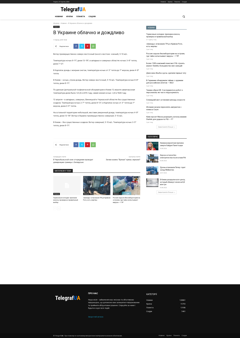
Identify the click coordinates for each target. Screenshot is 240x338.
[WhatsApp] (93, 46)
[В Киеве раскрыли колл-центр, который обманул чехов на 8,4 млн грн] (152, 182)
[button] (184, 16)
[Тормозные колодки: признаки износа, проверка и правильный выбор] (67, 185)
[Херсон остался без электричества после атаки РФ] (152, 158)
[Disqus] (96, 247)
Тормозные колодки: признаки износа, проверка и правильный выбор (65, 200)
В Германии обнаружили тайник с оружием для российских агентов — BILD (164, 81)
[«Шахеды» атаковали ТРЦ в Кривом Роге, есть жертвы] (96, 185)
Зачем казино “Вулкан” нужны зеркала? (123, 160)
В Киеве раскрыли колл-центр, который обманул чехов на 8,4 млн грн (172, 182)
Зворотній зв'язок (95, 317)
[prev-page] (54, 208)
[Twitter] (81, 46)
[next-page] (58, 208)
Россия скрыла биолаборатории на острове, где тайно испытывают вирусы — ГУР (126, 200)
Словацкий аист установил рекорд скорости (165, 100)
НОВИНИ (151, 28)
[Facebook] (76, 46)
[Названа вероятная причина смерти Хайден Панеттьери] (152, 146)
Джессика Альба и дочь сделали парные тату (166, 73)
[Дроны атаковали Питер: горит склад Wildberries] (152, 170)
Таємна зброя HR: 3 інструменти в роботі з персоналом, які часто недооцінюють (164, 91)
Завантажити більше (165, 127)
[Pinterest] (87, 46)
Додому (56, 23)
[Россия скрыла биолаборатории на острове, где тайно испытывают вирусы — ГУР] (126, 185)
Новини (64, 23)
